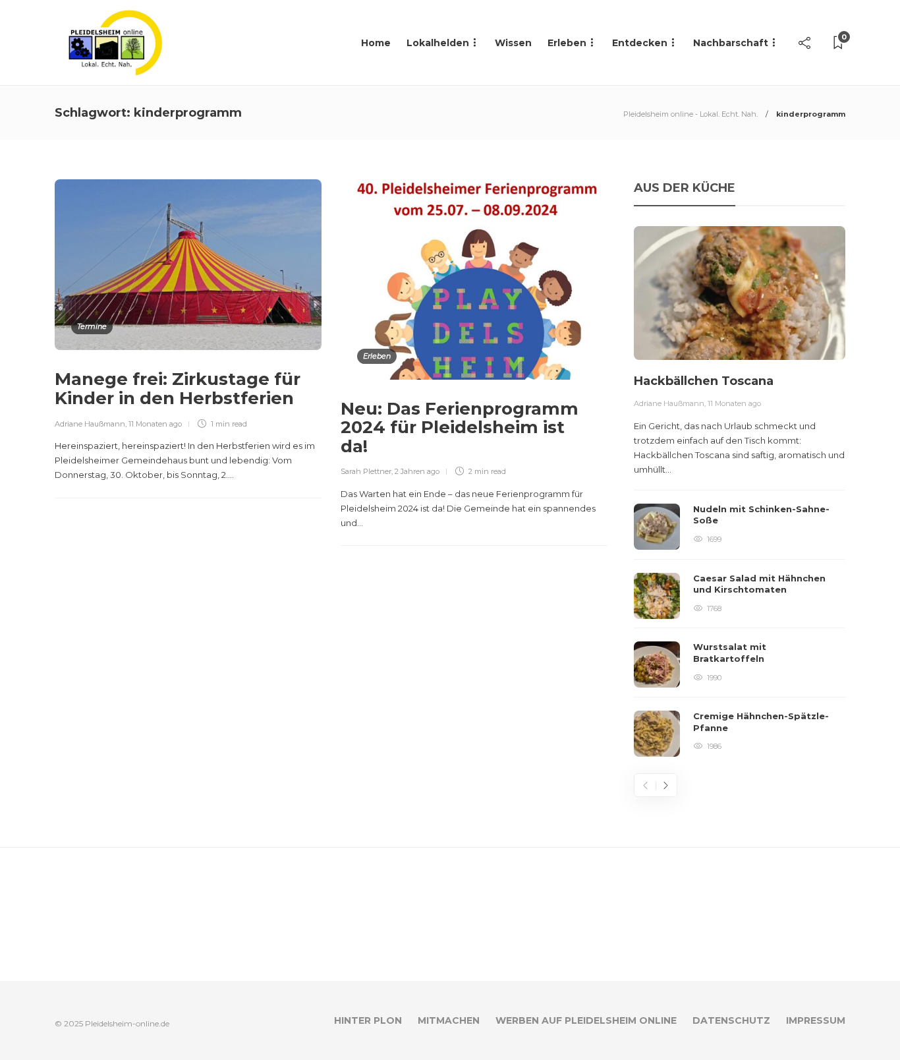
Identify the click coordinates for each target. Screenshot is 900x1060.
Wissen (513, 43)
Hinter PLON (368, 1020)
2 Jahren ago (417, 471)
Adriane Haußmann (90, 423)
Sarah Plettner (366, 471)
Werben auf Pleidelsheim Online (586, 1020)
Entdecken (639, 43)
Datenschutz (731, 1020)
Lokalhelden (438, 43)
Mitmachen (449, 1020)
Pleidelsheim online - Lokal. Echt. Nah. (690, 114)
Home (376, 43)
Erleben (567, 43)
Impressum (815, 1020)
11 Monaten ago (155, 423)
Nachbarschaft (730, 43)
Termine (92, 326)
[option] (739, 491)
